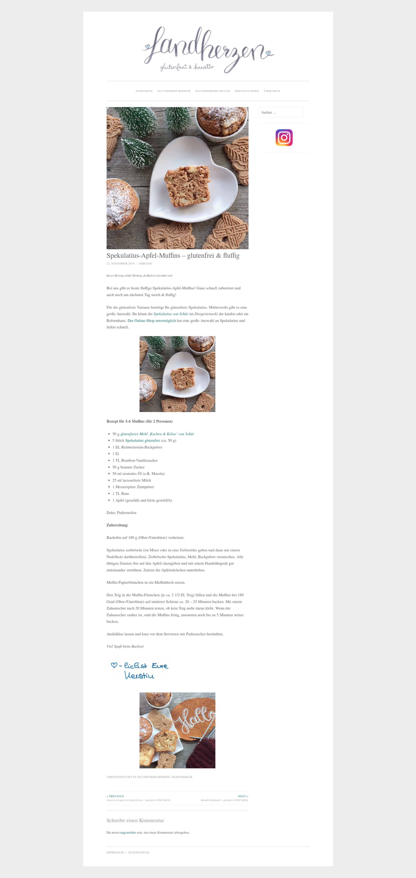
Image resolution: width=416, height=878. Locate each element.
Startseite (144, 91)
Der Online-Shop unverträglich (152, 320)
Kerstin (145, 263)
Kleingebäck (182, 777)
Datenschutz (139, 852)
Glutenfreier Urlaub (212, 91)
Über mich (272, 91)
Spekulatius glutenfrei (143, 440)
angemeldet (128, 832)
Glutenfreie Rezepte (174, 91)
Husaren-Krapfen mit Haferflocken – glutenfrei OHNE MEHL (139, 798)
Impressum (115, 852)
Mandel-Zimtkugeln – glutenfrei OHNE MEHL (225, 798)
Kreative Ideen (247, 91)
